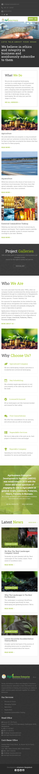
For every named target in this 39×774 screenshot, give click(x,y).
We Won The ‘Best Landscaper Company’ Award (17, 552)
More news (32, 522)
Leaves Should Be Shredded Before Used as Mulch (19, 640)
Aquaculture (6, 178)
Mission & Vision (10, 701)
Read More (9, 565)
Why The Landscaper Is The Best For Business (18, 596)
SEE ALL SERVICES (11, 102)
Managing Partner (10, 704)
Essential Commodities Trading (14, 223)
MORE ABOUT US (7, 324)
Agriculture (6, 133)
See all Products (12, 504)
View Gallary (20, 266)
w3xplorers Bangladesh (24, 767)
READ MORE (5, 147)
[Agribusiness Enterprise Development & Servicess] (10, 18)
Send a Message (27, 504)
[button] (4, 27)
